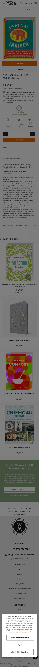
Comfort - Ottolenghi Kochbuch (19, 394)
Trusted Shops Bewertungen (15, 225)
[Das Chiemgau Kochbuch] (19, 424)
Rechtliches (20, 605)
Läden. (26, 559)
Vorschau (19, 63)
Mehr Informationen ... (24, 632)
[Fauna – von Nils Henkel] (19, 317)
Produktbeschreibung (12, 159)
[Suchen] (22, 3)
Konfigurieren (20, 645)
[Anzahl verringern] (5, 134)
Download (19, 69)
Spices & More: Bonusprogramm (19, 588)
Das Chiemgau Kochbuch (19, 447)
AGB (19, 610)
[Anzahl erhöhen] (32, 134)
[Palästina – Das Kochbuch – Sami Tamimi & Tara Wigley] (19, 262)
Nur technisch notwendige (20, 637)
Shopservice (20, 565)
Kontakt (19, 574)
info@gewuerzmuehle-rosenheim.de (21, 555)
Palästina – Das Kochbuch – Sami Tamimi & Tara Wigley (19, 285)
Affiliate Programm (19, 593)
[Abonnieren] (19, 495)
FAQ (19, 569)
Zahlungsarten (19, 584)
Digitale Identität (19, 598)
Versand (19, 579)
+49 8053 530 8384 (21, 549)
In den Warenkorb (19, 140)
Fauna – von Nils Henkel (19, 340)
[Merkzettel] (26, 3)
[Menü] (4, 3)
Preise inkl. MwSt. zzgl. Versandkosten (13, 88)
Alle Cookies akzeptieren (20, 652)
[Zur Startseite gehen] (11, 3)
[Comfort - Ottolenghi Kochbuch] (19, 371)
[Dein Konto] (30, 3)
